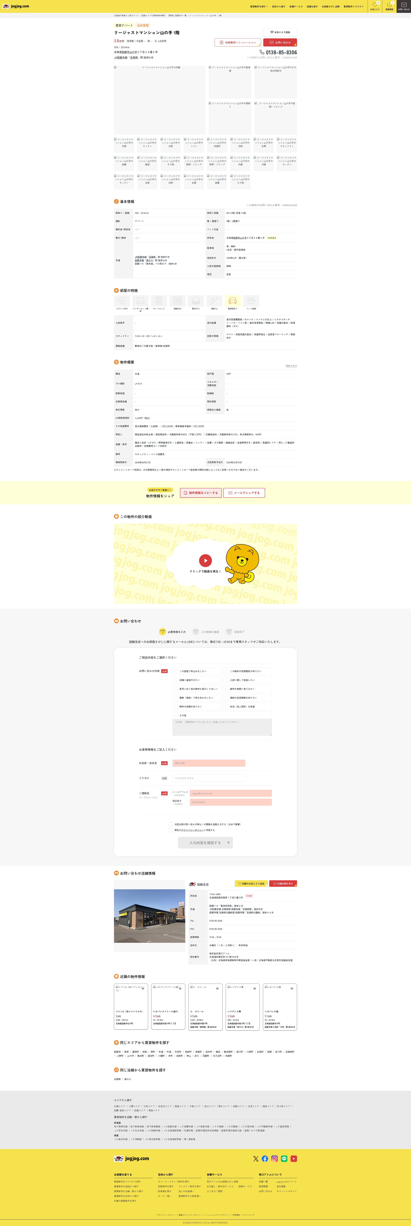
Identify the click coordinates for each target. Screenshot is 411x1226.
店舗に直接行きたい (189, 680)
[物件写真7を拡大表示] (147, 145)
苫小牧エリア (283, 1106)
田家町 (179, 1055)
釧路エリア (238, 1106)
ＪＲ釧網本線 (153, 1130)
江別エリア (149, 1106)
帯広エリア (224, 1106)
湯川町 (239, 1051)
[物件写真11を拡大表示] (240, 145)
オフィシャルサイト (287, 1191)
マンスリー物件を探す (190, 1186)
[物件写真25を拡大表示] (194, 181)
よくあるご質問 (215, 1191)
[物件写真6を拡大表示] (124, 145)
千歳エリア (195, 1106)
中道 (169, 1051)
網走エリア (268, 1106)
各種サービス (296, 6)
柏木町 (209, 1051)
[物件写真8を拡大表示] (171, 145)
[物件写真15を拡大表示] (147, 163)
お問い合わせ (265, 1191)
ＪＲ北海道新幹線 (172, 1130)
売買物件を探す (166, 1186)
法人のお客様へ (186, 1191)
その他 (182, 715)
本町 (170, 1055)
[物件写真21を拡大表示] (287, 163)
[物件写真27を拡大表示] (240, 181)
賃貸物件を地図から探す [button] (126, 1186)
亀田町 (140, 1055)
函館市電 (139, 260)
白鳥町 (260, 1051)
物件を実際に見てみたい (242, 688)
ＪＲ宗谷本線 (120, 1130)
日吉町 (178, 1051)
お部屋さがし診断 (331, 6)
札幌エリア (119, 1106)
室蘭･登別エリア (122, 1110)
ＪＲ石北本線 (137, 1130)
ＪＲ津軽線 (136, 1139)
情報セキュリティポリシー (190, 1214)
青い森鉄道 (189, 1139)
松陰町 (228, 1055)
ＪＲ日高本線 (247, 1126)
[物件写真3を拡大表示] (275, 82)
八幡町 (161, 1055)
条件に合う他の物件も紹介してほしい (198, 688)
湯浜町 (151, 1055)
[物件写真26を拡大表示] (217, 181)
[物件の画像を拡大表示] (160, 100)
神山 (189, 1055)
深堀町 (198, 1051)
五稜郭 (134, 57)
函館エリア (140, 1110)
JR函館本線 (120, 57)
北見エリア (253, 1106)
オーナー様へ (164, 1196)
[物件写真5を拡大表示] (275, 118)
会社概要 (281, 1186)
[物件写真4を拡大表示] (230, 118)
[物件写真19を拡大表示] (240, 163)
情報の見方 (291, 365)
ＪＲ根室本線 (202, 1126)
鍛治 (218, 1051)
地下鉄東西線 (137, 1126)
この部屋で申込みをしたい (192, 671)
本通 (161, 1051)
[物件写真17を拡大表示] (194, 163)
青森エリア (154, 1110)
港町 (153, 1051)
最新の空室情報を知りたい (243, 697)
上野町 (120, 1055)
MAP (250, 895)
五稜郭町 (289, 1051)
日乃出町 (217, 1055)
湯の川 (149, 260)
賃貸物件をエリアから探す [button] (127, 1181)
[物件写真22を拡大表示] (124, 181)
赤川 (197, 1055)
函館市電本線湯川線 (231, 1130)
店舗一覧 (263, 1181)
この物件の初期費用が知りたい (246, 671)
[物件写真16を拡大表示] (171, 163)
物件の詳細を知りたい (190, 706)
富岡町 (135, 1051)
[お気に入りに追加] (142, 988)
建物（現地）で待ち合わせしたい (196, 697)
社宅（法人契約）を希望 (242, 706)
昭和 (145, 1051)
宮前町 (188, 1051)
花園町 (206, 1055)
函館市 (125, 52)
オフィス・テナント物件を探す (173, 1181)
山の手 (133, 52)
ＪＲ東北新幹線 (152, 1139)
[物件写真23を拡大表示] (147, 181)
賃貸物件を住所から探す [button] (126, 1196)
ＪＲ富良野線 (282, 1126)
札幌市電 (188, 1130)
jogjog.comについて (287, 1181)
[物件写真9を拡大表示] (194, 145)
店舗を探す (312, 6)
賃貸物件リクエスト (354, 6)
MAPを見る (272, 238)
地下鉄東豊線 (153, 1126)
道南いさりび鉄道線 (254, 1130)
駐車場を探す (164, 1191)
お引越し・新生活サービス (220, 1186)
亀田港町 (228, 1051)
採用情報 (263, 1186)
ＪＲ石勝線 (232, 1126)
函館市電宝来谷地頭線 (207, 1130)
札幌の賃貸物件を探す (125, 1200)
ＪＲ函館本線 (170, 1126)
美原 (126, 1051)
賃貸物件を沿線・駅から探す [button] (128, 1191)
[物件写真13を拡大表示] (287, 145)
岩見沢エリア (165, 1106)
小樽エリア (134, 1106)
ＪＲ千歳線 (217, 1126)
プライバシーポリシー (192, 830)
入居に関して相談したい (242, 680)
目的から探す (278, 6)
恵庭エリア (180, 1106)
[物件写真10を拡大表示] (217, 145)
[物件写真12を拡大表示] (264, 145)
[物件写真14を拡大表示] (124, 163)
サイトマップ (249, 1214)
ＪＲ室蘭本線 (186, 1126)
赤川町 (278, 1051)
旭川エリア (209, 1106)
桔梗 (269, 1051)
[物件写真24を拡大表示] (171, 181)
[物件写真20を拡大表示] (264, 163)
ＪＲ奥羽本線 (120, 1139)
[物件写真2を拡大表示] (230, 82)
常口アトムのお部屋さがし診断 (222, 1181)
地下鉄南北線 (120, 1126)
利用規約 (236, 1214)
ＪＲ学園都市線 (265, 1126)
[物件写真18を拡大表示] (217, 163)
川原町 (250, 1051)
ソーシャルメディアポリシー (217, 1214)
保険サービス (245, 1186)
